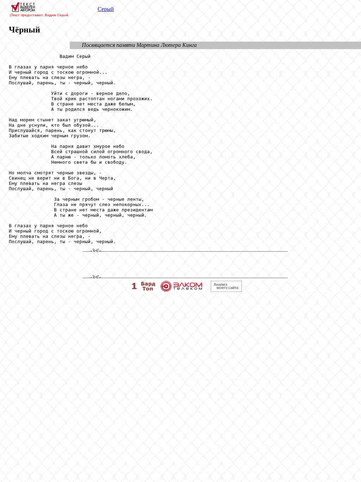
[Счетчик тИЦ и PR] (226, 290)
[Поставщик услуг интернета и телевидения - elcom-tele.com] (181, 290)
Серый (106, 9)
